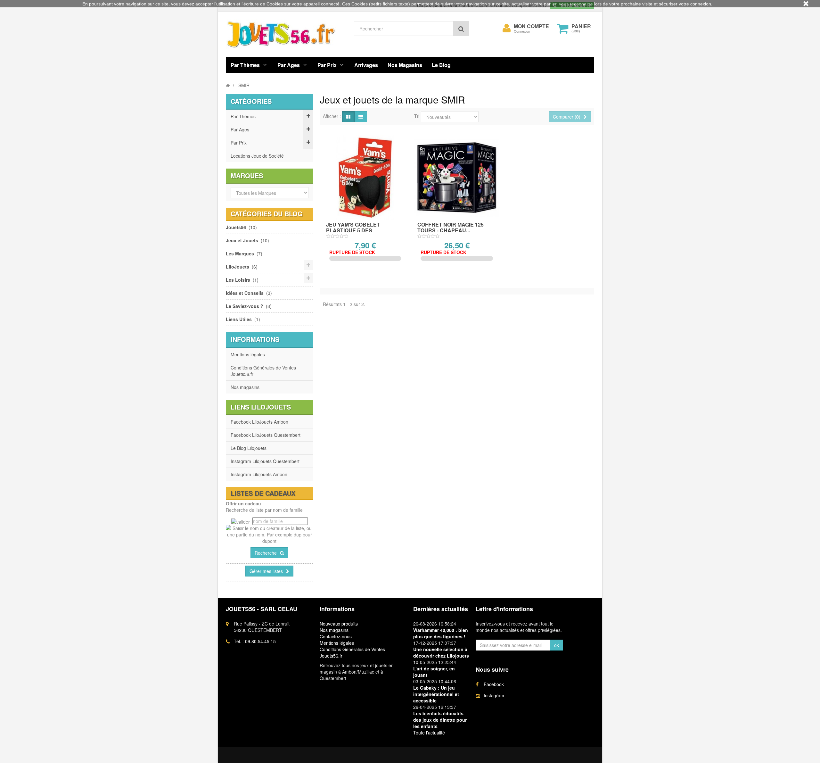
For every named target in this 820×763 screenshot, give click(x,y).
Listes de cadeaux (263, 493)
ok (556, 645)
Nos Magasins (405, 65)
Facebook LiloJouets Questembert (265, 435)
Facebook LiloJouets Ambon (259, 422)
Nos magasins (245, 387)
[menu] (507, 28)
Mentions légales (248, 354)
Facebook (494, 684)
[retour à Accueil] (228, 85)
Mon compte (531, 26)
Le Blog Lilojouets (248, 448)
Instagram (494, 695)
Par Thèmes (245, 65)
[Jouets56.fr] (285, 34)
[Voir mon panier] (562, 28)
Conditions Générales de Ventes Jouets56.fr (263, 370)
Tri (417, 116)
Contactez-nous (336, 636)
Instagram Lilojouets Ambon (259, 474)
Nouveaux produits (339, 623)
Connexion (522, 31)
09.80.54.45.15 (260, 641)
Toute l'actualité (429, 732)
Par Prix (327, 65)
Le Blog (441, 65)
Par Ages (288, 65)
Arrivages (366, 65)
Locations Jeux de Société (257, 156)
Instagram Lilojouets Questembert (265, 461)
